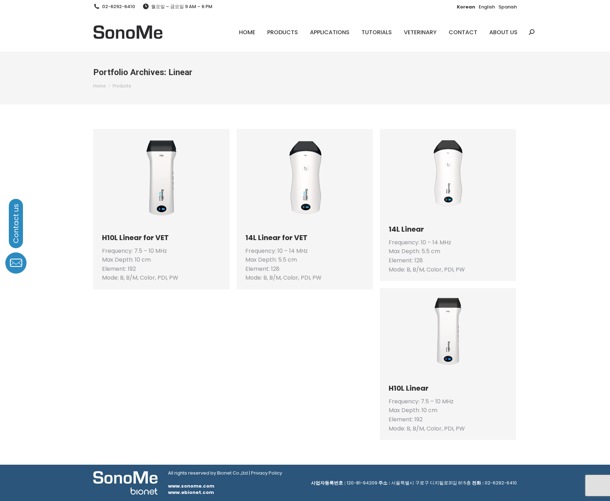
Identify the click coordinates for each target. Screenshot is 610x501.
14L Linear (406, 229)
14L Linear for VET (276, 238)
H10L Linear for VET (135, 238)
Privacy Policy (266, 473)
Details (171, 177)
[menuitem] (247, 32)
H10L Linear (409, 388)
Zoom (152, 177)
